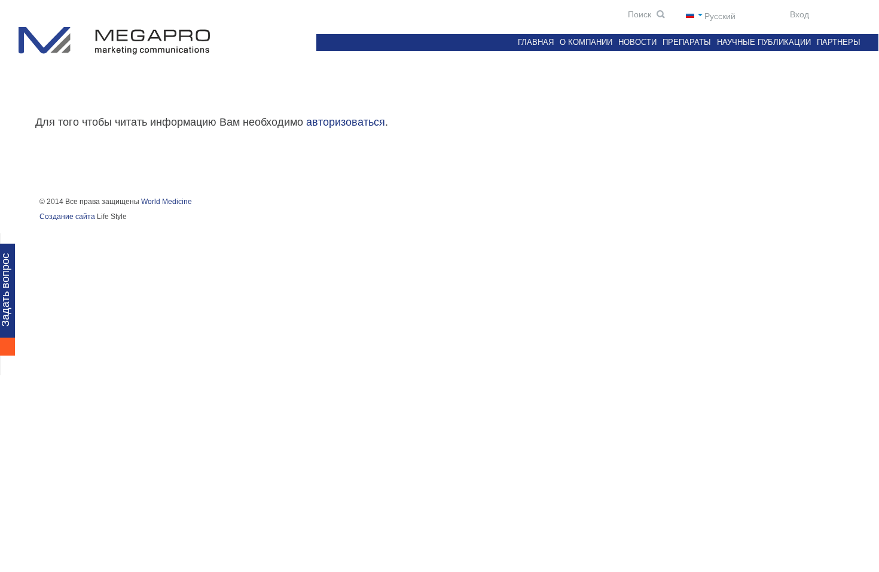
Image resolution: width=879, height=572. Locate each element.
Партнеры (838, 42)
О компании (586, 42)
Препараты (687, 42)
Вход (798, 14)
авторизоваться (345, 122)
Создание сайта (67, 216)
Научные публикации (764, 42)
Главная (536, 42)
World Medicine (166, 201)
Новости (637, 42)
